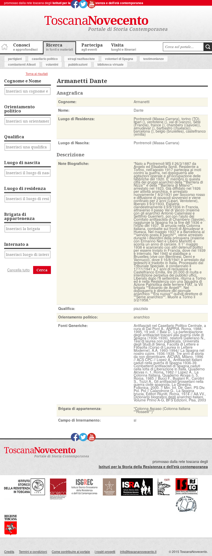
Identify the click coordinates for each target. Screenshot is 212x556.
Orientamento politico (19, 109)
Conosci (25, 47)
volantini (52, 64)
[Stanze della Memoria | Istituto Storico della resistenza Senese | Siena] (187, 493)
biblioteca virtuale (110, 64)
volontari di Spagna (119, 58)
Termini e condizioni (33, 551)
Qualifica (14, 137)
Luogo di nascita (22, 162)
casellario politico (45, 58)
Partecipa (92, 47)
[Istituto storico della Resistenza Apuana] (137, 494)
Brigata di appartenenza (19, 216)
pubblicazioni (77, 64)
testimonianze (153, 58)
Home (4, 46)
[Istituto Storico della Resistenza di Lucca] (109, 494)
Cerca (42, 270)
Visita (123, 47)
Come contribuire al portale (71, 551)
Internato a (16, 244)
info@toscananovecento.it (138, 551)
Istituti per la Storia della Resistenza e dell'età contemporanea (97, 3)
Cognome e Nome (22, 81)
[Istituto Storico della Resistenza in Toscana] (24, 498)
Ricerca (59, 47)
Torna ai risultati (37, 73)
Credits (9, 551)
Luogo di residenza (25, 188)
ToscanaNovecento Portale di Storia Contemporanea (106, 24)
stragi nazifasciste (81, 58)
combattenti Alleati (22, 64)
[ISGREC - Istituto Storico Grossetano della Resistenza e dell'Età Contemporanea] (84, 498)
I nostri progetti (105, 551)
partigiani (15, 58)
